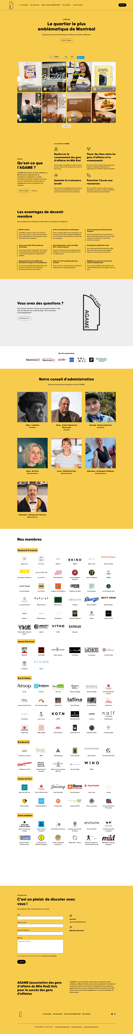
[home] (12, 5)
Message (19, 938)
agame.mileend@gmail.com (78, 922)
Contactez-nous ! (24, 318)
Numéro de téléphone (23, 930)
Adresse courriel (21, 922)
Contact (122, 5)
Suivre (81, 57)
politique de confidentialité (49, 956)
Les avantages (24, 5)
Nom (18, 914)
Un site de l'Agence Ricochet (91, 1027)
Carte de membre (78, 5)
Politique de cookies (76, 1027)
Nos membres (66, 5)
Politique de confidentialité (62, 1027)
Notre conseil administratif (51, 5)
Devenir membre (66, 40)
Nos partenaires (34, 5)
